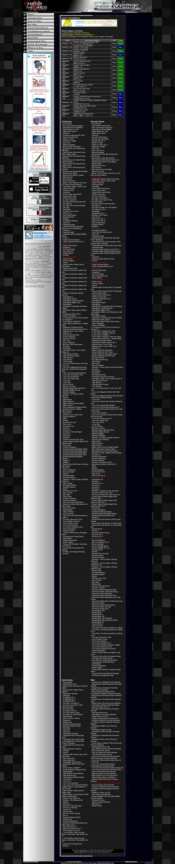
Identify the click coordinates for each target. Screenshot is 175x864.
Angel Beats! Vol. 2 (70, 684)
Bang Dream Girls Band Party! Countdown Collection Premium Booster (106, 693)
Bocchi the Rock (69, 181)
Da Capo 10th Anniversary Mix (74, 202)
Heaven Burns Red (70, 268)
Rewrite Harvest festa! (100, 553)
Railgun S (66, 460)
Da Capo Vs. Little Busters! (73, 714)
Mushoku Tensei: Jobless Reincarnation (72, 410)
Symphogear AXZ (98, 611)
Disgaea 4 (66, 720)
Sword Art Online (69, 508)
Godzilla (66, 255)
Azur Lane (66, 143)
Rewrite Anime (97, 550)
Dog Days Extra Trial (99, 713)
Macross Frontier (69, 386)
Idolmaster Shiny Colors (72, 314)
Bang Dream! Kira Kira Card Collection (106, 703)
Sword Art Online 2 (70, 500)
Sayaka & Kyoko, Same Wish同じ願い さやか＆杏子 (83, 47)
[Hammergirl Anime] (38, 239)
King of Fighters (69, 342)
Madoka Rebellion (98, 436)
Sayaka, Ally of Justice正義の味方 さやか (81, 111)
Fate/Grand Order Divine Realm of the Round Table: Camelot (106, 242)
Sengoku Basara (69, 487)
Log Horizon (67, 360)
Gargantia (66, 247)
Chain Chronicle (69, 188)
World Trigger (68, 542)
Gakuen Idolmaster (70, 245)
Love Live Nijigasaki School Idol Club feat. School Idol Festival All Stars (74, 369)
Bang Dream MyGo (70, 173)
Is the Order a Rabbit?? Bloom (103, 333)
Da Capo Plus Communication (74, 205)
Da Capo (66, 207)
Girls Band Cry (68, 251)
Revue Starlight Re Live (101, 548)
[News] (39, 14)
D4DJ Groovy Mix (69, 198)
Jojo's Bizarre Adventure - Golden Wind (106, 339)
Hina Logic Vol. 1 (69, 758)
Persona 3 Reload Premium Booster (105, 787)
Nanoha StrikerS (69, 417)
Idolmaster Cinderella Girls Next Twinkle (107, 318)
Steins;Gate (67, 496)
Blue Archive (67, 179)
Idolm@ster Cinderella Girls (73, 301)
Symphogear (67, 510)
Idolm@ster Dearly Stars (72, 762)
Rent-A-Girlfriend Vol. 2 (100, 542)
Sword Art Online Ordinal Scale (103, 605)
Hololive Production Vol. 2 (101, 299)
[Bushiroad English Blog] (38, 230)
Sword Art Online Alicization (73, 502)
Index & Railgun (98, 323)
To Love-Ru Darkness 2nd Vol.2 (104, 649)
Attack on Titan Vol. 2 (100, 145)
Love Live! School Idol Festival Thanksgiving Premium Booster (103, 765)
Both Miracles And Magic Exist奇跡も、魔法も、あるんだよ (83, 114)
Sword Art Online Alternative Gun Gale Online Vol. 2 (75, 824)
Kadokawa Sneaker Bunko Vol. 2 (75, 329)
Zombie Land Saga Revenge (74, 552)
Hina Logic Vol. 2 (69, 760)
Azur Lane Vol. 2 (98, 150)
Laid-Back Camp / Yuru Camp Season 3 (107, 379)
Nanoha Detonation (99, 456)
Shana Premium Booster (101, 802)
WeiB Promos (97, 806)
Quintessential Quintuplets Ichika (75, 449)
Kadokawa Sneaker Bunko (73, 327)
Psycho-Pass (68, 811)
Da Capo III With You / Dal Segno (104, 207)
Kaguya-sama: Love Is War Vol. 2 (104, 346)
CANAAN (66, 695)
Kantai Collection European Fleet (104, 354)
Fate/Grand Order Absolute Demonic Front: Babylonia (72, 227)
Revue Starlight (68, 472)
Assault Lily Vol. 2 (98, 141)
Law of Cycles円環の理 (78, 82)
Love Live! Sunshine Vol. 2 (102, 418)
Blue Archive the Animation (102, 169)
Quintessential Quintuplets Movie (104, 514)
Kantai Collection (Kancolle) (102, 350)
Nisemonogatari (98, 470)
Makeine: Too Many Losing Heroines (105, 437)
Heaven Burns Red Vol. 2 (101, 295)
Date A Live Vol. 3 (98, 221)
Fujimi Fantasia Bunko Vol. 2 (73, 242)
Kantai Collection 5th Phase (102, 352)
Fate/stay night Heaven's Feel (103, 259)
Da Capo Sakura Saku (71, 713)
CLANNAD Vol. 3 (69, 701)
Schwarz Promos (98, 800)
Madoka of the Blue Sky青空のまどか (81, 70)
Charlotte (66, 192)
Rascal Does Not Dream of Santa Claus (107, 523)
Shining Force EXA (70, 491)
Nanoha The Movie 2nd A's (102, 462)
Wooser (66, 846)
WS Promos (96, 804)
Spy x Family (67, 493)
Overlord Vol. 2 (97, 483)
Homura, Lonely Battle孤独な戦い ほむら (81, 50)
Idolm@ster (67, 304)
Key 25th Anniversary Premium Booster (106, 749)
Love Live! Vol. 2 (98, 422)
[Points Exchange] (39, 44)
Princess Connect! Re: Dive (73, 439)
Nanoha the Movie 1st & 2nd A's (104, 464)
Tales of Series (68, 512)
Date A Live (67, 213)
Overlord (66, 428)
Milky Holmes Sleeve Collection (103, 777)
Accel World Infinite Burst (101, 126)
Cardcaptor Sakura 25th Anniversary (105, 179)
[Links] (39, 51)
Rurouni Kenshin (69, 477)
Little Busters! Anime (70, 354)
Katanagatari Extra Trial (101, 747)
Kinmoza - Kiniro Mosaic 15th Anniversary (107, 367)
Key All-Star (96, 361)
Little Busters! (68, 358)
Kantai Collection (69, 337)
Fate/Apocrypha (69, 224)
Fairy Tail (66, 223)
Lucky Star (67, 382)
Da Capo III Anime (70, 711)
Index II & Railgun (69, 316)
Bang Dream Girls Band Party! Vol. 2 (105, 160)
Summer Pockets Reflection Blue (104, 590)
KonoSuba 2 (96, 371)
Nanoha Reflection (99, 458)
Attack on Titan (68, 139)
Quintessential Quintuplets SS (103, 515)
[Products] (39, 24)
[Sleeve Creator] (39, 31)
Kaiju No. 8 (67, 333)
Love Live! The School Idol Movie (75, 785)
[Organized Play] (39, 41)
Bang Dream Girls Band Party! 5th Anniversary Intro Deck (104, 689)
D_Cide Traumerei (70, 200)
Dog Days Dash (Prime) (72, 724)
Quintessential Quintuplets (102, 512)
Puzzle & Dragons (69, 447)
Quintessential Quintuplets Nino (75, 455)
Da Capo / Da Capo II (100, 198)
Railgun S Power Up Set (101, 792)
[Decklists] (39, 38)
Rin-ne (65, 815)
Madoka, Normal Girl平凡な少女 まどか (80, 58)
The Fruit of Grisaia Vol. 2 (101, 643)
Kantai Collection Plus (71, 335)
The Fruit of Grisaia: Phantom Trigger (106, 645)
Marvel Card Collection (100, 439)
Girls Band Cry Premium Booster (104, 714)
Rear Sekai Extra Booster (101, 794)
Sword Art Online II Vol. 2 (72, 829)
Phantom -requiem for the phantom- (105, 491)
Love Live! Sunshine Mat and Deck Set (106, 770)
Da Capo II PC (68, 709)
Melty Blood (67, 399)
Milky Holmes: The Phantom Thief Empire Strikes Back (75, 795)
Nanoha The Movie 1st (71, 798)
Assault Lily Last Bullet (100, 139)
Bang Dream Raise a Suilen (73, 175)
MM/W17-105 (67, 58)
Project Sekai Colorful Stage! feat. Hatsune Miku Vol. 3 (104, 505)
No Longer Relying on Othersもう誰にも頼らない (83, 85)
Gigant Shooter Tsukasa (72, 749)
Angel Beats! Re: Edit (71, 129)
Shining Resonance (70, 821)
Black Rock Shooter (70, 694)
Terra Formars (68, 514)
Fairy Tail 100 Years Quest (102, 232)
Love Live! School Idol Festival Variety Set (107, 768)
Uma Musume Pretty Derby (73, 536)
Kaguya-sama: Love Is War (73, 331)
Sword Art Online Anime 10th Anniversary (107, 601)
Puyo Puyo (67, 445)
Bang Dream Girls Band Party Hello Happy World (73, 153)
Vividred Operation (70, 540)
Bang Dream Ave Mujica (72, 147)
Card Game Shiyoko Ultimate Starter (105, 705)
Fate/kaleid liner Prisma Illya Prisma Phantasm (73, 742)
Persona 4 (67, 434)
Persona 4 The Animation (72, 432)
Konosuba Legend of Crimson (103, 377)
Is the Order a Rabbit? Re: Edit (103, 331)
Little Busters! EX (69, 775)
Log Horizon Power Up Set (102, 754)
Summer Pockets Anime (101, 586)
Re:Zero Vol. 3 (97, 536)
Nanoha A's (67, 413)
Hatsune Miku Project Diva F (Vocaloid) (106, 291)
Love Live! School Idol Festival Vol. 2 (105, 407)
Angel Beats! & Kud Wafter (73, 127)
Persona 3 (67, 430)
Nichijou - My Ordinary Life (73, 800)
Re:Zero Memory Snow (100, 533)
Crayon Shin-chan (69, 196)
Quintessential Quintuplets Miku (75, 453)
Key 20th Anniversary (100, 360)
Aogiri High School (70, 131)
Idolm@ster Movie (99, 316)
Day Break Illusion (69, 215)
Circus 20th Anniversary (101, 188)
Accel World (67, 124)
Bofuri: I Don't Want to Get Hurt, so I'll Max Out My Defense (74, 184)
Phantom (66, 437)
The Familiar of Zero (70, 523)
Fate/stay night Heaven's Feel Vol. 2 (105, 249)
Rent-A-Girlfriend (69, 470)
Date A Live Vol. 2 (98, 219)
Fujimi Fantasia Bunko (71, 240)
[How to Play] (39, 21)
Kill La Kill (66, 340)
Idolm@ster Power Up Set (101, 730)
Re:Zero (66, 468)
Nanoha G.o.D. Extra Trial (72, 415)
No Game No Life (69, 422)
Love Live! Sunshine (99, 413)
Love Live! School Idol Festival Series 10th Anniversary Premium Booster (105, 757)
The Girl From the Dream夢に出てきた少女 (82, 89)
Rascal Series (97, 529)
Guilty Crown (67, 259)
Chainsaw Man (68, 190)
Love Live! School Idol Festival (74, 373)
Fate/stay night (68, 232)
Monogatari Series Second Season (105, 451)
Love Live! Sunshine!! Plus (73, 375)
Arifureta (66, 133)
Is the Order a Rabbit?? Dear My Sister (106, 337)
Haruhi (65, 263)
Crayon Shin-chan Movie (72, 194)
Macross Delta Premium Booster (104, 773)
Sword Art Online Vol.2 (100, 609)
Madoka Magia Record (71, 390)
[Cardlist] (39, 28)
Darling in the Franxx (71, 211)
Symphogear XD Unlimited (102, 618)
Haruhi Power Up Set (100, 716)
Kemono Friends (69, 339)
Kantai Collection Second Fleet (103, 356)
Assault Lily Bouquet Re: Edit (73, 135)
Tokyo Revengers (69, 529)
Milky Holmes (68, 405)
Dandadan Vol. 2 (98, 213)
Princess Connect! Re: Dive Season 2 (106, 495)
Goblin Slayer (68, 253)
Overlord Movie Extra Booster (103, 785)
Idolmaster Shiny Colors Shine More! (106, 321)
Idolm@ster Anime (70, 299)
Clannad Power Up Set (100, 707)
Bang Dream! (68, 177)
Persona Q (67, 810)
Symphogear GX (98, 616)
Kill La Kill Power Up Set (101, 751)
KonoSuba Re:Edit (99, 375)
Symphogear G (97, 614)
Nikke (65, 418)
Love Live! (67, 380)
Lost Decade (67, 361)
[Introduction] (39, 18)
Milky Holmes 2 (68, 401)
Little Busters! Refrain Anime (73, 777)
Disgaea (66, 219)
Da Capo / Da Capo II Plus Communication (101, 201)
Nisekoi (65, 420)
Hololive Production (99, 297)
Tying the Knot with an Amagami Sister (106, 656)
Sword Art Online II (70, 827)
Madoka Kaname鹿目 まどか (79, 74)
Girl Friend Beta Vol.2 (100, 276)
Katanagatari (67, 771)
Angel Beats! (67, 682)
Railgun (66, 462)
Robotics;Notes (68, 476)
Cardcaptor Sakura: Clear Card (74, 186)
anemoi (65, 553)
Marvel (65, 398)
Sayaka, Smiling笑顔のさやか (79, 54)
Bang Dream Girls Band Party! (103, 158)
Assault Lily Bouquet (70, 137)
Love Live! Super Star (71, 379)
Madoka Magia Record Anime (74, 388)
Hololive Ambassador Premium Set (105, 718)
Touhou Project (68, 531)
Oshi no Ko (67, 424)
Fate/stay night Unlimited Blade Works (106, 251)
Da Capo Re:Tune (98, 209)
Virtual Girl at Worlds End (72, 844)
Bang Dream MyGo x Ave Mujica (104, 162)
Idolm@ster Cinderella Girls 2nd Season (107, 306)
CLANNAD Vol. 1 (69, 697)
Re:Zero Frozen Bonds (71, 813)
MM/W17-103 (67, 51)
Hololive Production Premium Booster (106, 720)
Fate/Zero (66, 230)
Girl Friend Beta (69, 249)
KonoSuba (67, 348)
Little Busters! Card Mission (73, 773)
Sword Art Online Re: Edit (101, 607)
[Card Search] (39, 34)
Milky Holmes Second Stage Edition (105, 447)
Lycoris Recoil (68, 384)
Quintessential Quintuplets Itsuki (75, 451)
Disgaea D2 (67, 722)
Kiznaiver (66, 346)
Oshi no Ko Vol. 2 (98, 476)
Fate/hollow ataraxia (70, 733)
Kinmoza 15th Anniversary (72, 344)
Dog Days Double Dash (71, 726)
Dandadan (67, 209)
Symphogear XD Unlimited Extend (105, 620)
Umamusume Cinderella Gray (103, 662)
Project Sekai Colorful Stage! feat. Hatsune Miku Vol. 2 (104, 501)
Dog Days (66, 728)
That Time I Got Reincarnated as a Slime (107, 628)
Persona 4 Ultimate (70, 808)
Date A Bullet (67, 716)
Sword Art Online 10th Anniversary (105, 592)
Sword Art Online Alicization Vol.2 (104, 595)
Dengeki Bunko (68, 217)
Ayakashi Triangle (69, 141)
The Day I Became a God (72, 519)
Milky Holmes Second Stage (73, 403)
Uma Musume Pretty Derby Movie (104, 660)
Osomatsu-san (68, 426)
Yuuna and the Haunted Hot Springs (105, 673)
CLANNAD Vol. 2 (69, 699)
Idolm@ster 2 (68, 297)
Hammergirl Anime (38, 57)
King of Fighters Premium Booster (104, 752)
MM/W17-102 (67, 47)
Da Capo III (67, 204)
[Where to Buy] (39, 48)
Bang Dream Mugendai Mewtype (75, 171)
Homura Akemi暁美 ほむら (78, 78)
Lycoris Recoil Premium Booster (104, 771)
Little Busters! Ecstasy (71, 356)
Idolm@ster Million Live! (72, 302)
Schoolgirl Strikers (69, 485)
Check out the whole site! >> (39, 170)
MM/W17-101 (67, 43)
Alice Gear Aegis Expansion (73, 126)
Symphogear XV (98, 622)
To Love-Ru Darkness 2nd (72, 527)
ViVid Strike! (67, 538)
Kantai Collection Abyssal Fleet (74, 770)
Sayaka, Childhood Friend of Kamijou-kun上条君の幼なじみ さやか (87, 97)
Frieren (65, 238)
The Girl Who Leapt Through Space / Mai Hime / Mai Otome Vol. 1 (75, 834)
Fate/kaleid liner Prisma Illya (73, 739)
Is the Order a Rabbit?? (72, 321)
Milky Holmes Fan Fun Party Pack (104, 775)
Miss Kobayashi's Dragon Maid (74, 407)
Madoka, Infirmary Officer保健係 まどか (82, 66)
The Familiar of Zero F (71, 521)
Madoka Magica (69, 392)
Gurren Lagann (68, 261)
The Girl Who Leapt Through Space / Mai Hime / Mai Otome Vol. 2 (75, 840)
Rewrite (66, 474)
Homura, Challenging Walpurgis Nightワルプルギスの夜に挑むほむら (86, 43)
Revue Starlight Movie (100, 546)
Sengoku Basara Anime (71, 817)
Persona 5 (67, 436)
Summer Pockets (69, 498)
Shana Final (67, 819)
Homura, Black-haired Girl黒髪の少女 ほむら (82, 62)
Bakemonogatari (69, 145)
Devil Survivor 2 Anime (71, 718)
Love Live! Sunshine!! (71, 377)
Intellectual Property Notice (105, 863)
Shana (65, 489)
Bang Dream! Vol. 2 (99, 166)
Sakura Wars (67, 483)
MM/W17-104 (67, 55)
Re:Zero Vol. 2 (97, 534)
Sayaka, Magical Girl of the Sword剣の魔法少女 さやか (85, 107)
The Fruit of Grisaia (70, 525)
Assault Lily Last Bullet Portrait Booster (106, 682)
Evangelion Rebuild (70, 221)
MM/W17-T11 (67, 102)
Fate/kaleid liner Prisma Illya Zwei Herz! (107, 245)
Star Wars (66, 495)
